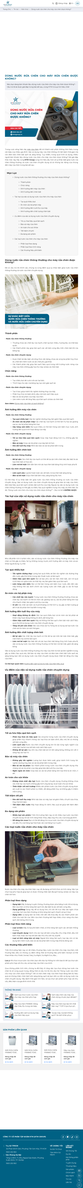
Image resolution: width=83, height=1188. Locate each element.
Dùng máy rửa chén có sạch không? (29, 404)
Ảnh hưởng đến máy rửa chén (33, 189)
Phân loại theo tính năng (31, 247)
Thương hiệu (71, 1166)
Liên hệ (69, 1182)
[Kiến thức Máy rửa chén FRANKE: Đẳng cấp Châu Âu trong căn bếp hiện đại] (9, 1006)
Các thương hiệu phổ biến (31, 250)
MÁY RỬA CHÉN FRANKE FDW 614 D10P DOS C (50, 1051)
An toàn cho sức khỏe (29, 227)
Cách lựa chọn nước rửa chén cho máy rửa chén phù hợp (26, 996)
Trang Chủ (7, 9)
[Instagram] (77, 1137)
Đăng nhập (63, 3)
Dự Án (68, 1154)
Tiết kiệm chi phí (27, 231)
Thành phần (26, 182)
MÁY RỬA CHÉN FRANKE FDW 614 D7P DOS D (31, 1051)
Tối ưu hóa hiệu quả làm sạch (32, 221)
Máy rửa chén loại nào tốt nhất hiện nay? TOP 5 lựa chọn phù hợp (63, 1005)
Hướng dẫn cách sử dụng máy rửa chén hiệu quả (44, 664)
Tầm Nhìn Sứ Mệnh (55, 1154)
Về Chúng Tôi (71, 1151)
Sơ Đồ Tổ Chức (56, 1149)
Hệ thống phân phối (72, 1158)
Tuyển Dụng (71, 1163)
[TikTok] (72, 1137)
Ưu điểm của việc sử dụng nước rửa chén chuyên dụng (36, 216)
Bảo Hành (70, 1176)
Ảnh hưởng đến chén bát (31, 192)
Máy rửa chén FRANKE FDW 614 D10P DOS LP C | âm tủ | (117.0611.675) (71, 1051)
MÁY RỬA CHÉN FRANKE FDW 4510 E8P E (11, 1051)
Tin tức (16, 9)
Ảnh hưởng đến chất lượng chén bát (35, 211)
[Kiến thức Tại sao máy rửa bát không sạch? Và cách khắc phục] (46, 1015)
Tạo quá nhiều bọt (28, 202)
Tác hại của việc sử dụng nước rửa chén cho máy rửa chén (37, 197)
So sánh (10, 1062)
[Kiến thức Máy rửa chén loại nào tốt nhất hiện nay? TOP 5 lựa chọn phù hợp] (46, 1006)
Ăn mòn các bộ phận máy (31, 205)
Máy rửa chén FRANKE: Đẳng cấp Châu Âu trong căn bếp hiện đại (26, 1005)
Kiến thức (25, 9)
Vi (72, 3)
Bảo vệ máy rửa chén (29, 224)
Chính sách (70, 1173)
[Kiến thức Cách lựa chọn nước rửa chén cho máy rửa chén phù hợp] (9, 997)
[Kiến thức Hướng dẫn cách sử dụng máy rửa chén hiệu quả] (9, 1015)
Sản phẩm (70, 1169)
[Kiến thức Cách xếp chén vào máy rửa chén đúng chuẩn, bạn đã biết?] (46, 997)
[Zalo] (68, 1137)
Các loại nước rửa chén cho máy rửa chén (31, 239)
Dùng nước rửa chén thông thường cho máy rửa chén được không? (42, 177)
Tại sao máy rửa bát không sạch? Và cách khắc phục (62, 1014)
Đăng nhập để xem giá (10, 1058)
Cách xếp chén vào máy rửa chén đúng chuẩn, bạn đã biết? (64, 996)
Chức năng (25, 185)
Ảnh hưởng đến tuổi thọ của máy (34, 208)
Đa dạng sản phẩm (28, 234)
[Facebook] (63, 1137)
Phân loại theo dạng (29, 244)
